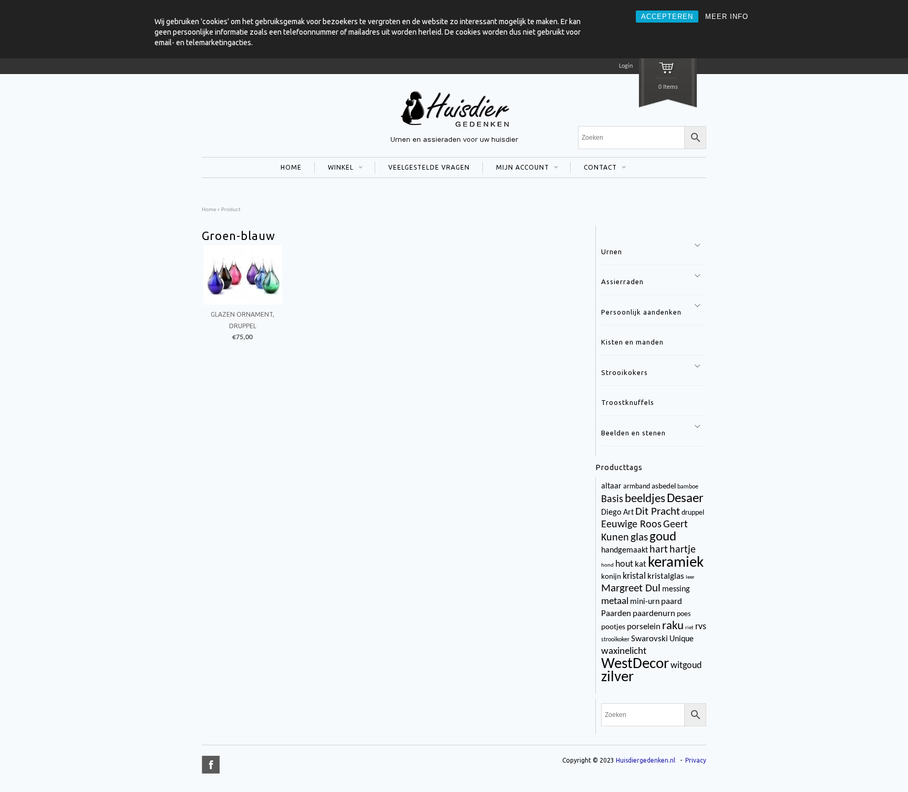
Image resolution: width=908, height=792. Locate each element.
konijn (611, 577)
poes (683, 614)
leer (690, 577)
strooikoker (615, 640)
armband (636, 486)
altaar (611, 486)
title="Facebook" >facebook (211, 765)
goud (662, 537)
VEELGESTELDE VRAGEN (429, 167)
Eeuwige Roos (631, 524)
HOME (291, 167)
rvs (700, 626)
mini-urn (644, 602)
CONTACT (593, 168)
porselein (644, 626)
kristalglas (665, 576)
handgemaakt (624, 550)
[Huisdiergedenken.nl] (454, 128)
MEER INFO (726, 16)
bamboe (687, 487)
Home (209, 210)
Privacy (695, 760)
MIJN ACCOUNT (515, 168)
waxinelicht (623, 651)
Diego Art (617, 512)
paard (671, 601)
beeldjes (645, 499)
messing (676, 589)
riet (689, 628)
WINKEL (334, 168)
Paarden (616, 613)
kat (640, 564)
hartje (682, 550)
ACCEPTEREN (667, 16)
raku (673, 626)
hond (607, 565)
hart (658, 550)
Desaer (685, 498)
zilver (617, 677)
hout (624, 564)
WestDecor (635, 664)
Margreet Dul (631, 588)
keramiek (676, 562)
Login (626, 66)
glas (639, 538)
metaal (614, 602)
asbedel (664, 487)
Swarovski (649, 638)
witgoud (685, 666)
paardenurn (654, 613)
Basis (612, 499)
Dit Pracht (657, 511)
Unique (681, 639)
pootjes (613, 627)
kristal (634, 576)
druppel (693, 512)
